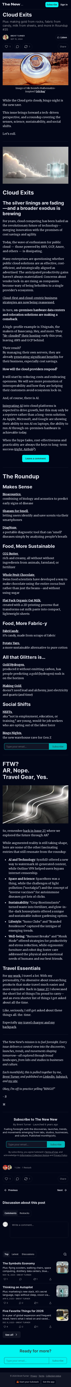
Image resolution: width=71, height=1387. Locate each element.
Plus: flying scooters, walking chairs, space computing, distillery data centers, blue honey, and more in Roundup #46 (27, 1269)
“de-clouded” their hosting (22, 336)
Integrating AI (13, 406)
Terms (41, 1376)
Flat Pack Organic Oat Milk (21, 600)
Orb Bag (40, 91)
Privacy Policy (60, 1155)
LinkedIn (48, 1077)
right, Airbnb (24, 449)
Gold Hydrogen (13, 664)
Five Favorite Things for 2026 (23, 1311)
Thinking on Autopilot (18, 1287)
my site (13, 1081)
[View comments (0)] (17, 46)
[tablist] (17, 1213)
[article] (35, 1271)
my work (14, 976)
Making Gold (12, 686)
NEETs (7, 712)
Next (60, 1190)
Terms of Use (51, 1151)
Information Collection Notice (34, 1155)
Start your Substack (29, 1381)
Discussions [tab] (28, 1254)
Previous (13, 1190)
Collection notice (53, 1376)
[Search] (65, 1254)
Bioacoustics (12, 494)
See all (9, 1334)
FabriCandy (10, 631)
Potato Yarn (11, 643)
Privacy (34, 1376)
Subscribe (52, 4)
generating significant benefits (36, 357)
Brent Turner (18, 36)
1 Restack (26, 1167)
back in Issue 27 (34, 831)
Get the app (48, 1381)
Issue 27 (42, 989)
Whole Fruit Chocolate (18, 575)
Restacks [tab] (24, 1213)
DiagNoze (9, 527)
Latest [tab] (15, 1254)
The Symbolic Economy (19, 1263)
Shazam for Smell (15, 511)
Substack (61, 1077)
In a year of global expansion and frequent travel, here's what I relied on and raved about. (27, 1317)
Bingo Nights (12, 733)
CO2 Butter (10, 554)
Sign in (64, 4)
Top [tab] (6, 1254)
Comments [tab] (10, 1213)
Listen (63, 37)
